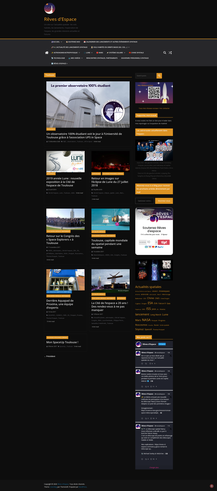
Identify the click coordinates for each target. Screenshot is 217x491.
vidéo (73, 193)
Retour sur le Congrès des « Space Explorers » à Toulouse (63, 239)
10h (168, 353)
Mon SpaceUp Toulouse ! (62, 342)
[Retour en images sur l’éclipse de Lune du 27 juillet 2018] (110, 161)
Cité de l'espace (53, 193)
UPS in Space (88, 141)
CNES (64, 315)
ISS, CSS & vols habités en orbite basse (59, 292)
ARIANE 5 (155, 291)
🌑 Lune (87, 53)
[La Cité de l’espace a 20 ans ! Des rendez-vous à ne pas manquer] (110, 281)
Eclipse (107, 193)
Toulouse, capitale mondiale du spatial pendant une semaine (109, 243)
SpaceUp (62, 346)
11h (168, 426)
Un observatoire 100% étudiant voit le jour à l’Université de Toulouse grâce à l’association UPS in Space (84, 135)
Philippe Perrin (118, 320)
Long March (155, 314)
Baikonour (138, 298)
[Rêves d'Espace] (47, 52)
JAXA (154, 309)
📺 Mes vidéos (74, 58)
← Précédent (49, 356)
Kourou (162, 309)
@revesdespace (160, 353)
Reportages (51, 129)
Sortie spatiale (164, 325)
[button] (61, 41)
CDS (144, 298)
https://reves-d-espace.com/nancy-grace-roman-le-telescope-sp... (154, 446)
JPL (158, 309)
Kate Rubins (59, 253)
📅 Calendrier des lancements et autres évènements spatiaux (110, 42)
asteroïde (145, 294)
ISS (78, 251)
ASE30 (50, 251)
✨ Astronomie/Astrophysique (64, 53)
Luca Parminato (107, 320)
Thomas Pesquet (51, 256)
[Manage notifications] (211, 486)
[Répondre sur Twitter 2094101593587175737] (143, 459)
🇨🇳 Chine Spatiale (136, 53)
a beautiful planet (98, 318)
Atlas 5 (159, 294)
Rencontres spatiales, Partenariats (102, 58)
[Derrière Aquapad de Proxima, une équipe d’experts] (65, 279)
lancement (142, 314)
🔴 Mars (99, 53)
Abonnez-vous (164, 201)
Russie (156, 325)
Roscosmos (79, 253)
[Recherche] (159, 75)
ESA (75, 251)
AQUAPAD (51, 315)
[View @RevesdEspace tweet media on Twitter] (161, 412)
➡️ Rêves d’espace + (59, 63)
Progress (161, 320)
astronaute (153, 294)
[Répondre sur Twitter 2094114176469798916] (143, 386)
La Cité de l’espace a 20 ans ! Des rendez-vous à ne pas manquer (109, 306)
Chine (150, 298)
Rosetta (150, 325)
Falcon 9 (162, 303)
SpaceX (148, 329)
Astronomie (96, 173)
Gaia (168, 303)
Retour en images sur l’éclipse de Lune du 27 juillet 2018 (109, 181)
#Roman (149, 431)
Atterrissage (166, 294)
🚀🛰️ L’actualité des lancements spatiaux (69, 47)
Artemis (137, 294)
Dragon (144, 304)
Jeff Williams (50, 253)
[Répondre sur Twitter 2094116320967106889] (143, 363)
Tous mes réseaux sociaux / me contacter (154, 108)
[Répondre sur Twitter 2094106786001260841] (143, 418)
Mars (121, 193)
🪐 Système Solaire (115, 53)
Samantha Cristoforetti (98, 323)
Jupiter (112, 193)
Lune (61, 193)
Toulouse (80, 141)
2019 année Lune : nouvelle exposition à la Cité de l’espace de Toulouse (64, 181)
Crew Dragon (165, 298)
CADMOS (59, 315)
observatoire (71, 141)
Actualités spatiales (98, 231)
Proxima (79, 315)
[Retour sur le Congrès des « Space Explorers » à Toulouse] (65, 219)
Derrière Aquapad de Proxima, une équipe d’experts (60, 304)
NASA (65, 253)
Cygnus (138, 304)
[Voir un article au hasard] (170, 52)
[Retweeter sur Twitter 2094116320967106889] (147, 363)
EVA (155, 303)
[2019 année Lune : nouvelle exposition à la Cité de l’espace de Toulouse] (65, 161)
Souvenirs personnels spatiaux (135, 58)
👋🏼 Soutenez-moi (73, 42)
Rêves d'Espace (60, 19)
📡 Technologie (58, 58)
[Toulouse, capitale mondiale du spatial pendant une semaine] (110, 219)
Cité (111, 255)
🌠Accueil (55, 42)
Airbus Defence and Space (143, 291)
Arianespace (164, 291)
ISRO (143, 309)
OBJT (64, 141)
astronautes (57, 251)
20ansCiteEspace (98, 255)
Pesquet (71, 253)
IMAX (99, 320)
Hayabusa (138, 309)
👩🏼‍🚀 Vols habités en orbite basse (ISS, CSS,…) (109, 47)
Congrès (117, 255)
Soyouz (139, 329)
